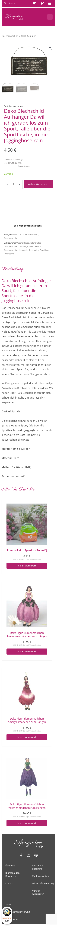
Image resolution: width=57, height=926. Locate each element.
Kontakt (9, 883)
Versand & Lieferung (37, 867)
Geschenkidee (22, 243)
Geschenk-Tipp (36, 246)
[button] (50, 17)
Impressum (12, 919)
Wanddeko (44, 250)
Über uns (10, 865)
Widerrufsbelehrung (43, 883)
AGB (8, 904)
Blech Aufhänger (21, 246)
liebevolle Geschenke (29, 250)
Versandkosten (24, 166)
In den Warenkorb (38, 184)
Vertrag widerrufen (38, 892)
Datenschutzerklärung (18, 911)
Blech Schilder (20, 234)
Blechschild (9, 253)
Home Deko (33, 234)
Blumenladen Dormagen (12, 874)
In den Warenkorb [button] (27, 565)
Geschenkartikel (10, 35)
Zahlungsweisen (41, 876)
